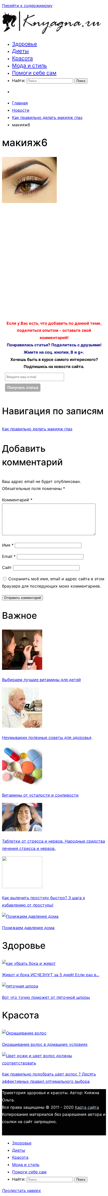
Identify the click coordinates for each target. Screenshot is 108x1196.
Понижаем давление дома (28, 927)
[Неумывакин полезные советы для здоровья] (22, 726)
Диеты (20, 51)
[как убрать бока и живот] (29, 963)
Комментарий (17, 499)
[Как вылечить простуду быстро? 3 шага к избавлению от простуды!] (22, 886)
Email (9, 556)
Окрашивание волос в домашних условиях (45, 1044)
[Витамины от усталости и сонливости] (22, 784)
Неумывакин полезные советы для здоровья (46, 737)
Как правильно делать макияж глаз (37, 428)
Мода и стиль (29, 65)
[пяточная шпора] (20, 985)
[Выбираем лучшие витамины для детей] (22, 668)
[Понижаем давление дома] (30, 916)
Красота (22, 58)
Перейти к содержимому (27, 5)
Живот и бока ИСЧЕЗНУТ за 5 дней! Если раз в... (50, 974)
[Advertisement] (54, 263)
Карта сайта (87, 1107)
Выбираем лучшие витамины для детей (41, 679)
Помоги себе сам (34, 73)
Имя (8, 545)
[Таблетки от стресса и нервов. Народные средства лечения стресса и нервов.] (22, 829)
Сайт (7, 567)
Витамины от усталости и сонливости (40, 795)
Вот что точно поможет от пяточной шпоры (46, 997)
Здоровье (24, 44)
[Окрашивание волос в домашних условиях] (24, 1033)
